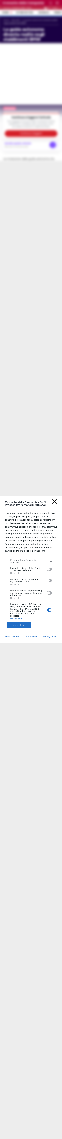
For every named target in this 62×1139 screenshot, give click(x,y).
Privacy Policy (49, 636)
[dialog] (31, 569)
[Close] (55, 502)
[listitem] (31, 561)
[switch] (49, 569)
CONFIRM (19, 625)
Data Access (30, 636)
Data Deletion (12, 636)
